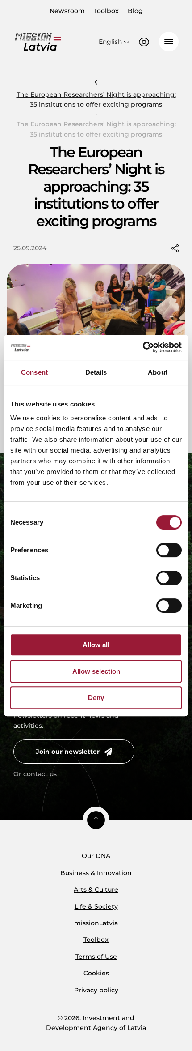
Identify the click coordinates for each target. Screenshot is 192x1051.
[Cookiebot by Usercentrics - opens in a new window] (143, 347)
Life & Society (96, 906)
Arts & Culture (96, 889)
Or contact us (35, 774)
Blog (135, 11)
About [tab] (157, 372)
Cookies (96, 973)
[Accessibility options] (144, 42)
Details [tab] (96, 372)
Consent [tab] (34, 372)
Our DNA (96, 856)
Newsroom (67, 11)
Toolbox (106, 11)
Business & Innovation (96, 873)
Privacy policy (96, 990)
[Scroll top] (96, 820)
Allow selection (96, 671)
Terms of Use (96, 957)
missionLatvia (96, 923)
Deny (96, 697)
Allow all (96, 645)
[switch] (169, 550)
